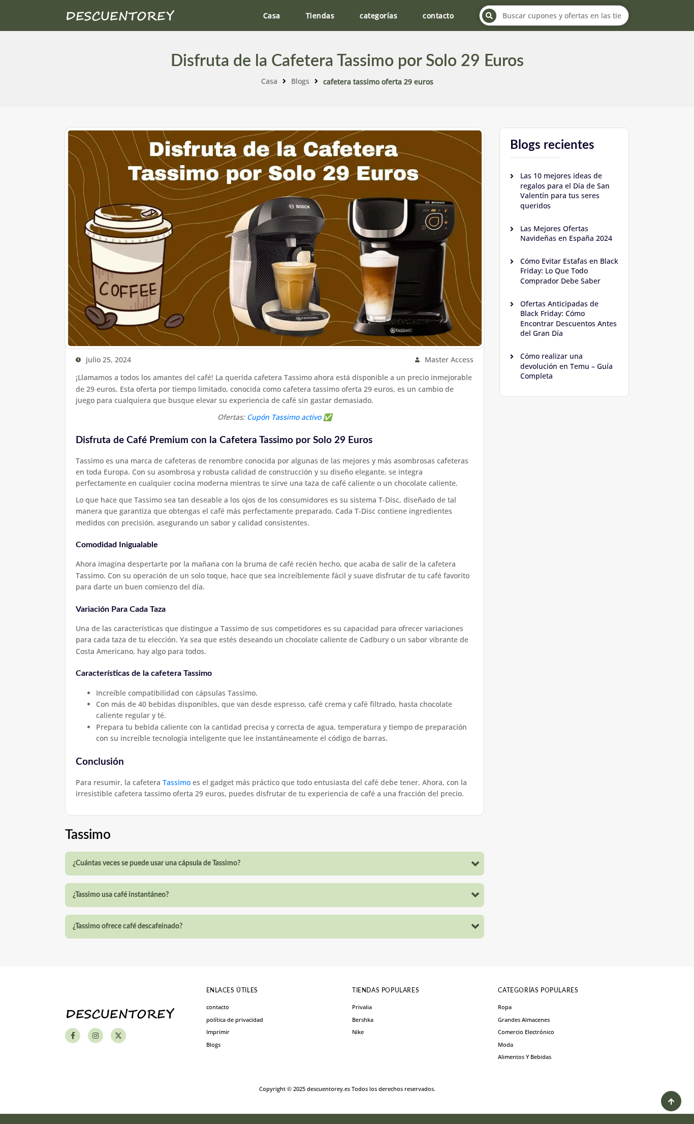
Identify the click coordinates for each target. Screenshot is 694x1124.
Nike (358, 1032)
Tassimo (177, 782)
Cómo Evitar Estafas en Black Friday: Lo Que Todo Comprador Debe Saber (569, 271)
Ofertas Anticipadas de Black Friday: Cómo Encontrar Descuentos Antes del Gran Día (568, 318)
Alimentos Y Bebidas (524, 1056)
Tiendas (320, 15)
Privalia (362, 1007)
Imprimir (218, 1032)
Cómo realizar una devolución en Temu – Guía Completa (566, 366)
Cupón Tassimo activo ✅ (289, 417)
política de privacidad (234, 1019)
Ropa (505, 1007)
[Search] (489, 16)
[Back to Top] (671, 1101)
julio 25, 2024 (108, 359)
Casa (271, 15)
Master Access (449, 359)
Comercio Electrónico (526, 1032)
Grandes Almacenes (524, 1019)
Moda (505, 1044)
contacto (438, 15)
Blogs (300, 81)
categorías (378, 15)
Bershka (362, 1019)
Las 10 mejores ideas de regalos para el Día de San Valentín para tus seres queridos (565, 190)
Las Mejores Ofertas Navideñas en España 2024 (566, 233)
